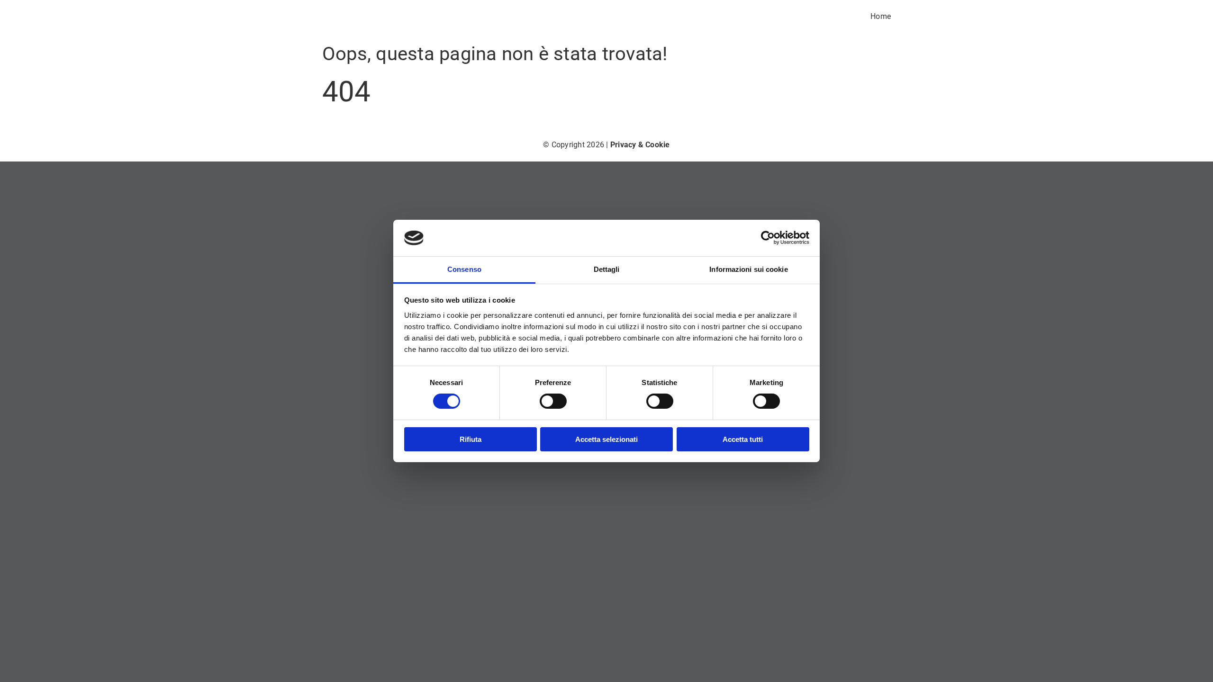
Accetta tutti (743, 439)
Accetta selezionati (606, 439)
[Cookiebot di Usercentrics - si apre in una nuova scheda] (767, 238)
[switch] (553, 401)
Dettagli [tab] (607, 269)
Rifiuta (470, 439)
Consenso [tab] (464, 269)
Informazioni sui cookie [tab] (748, 269)
